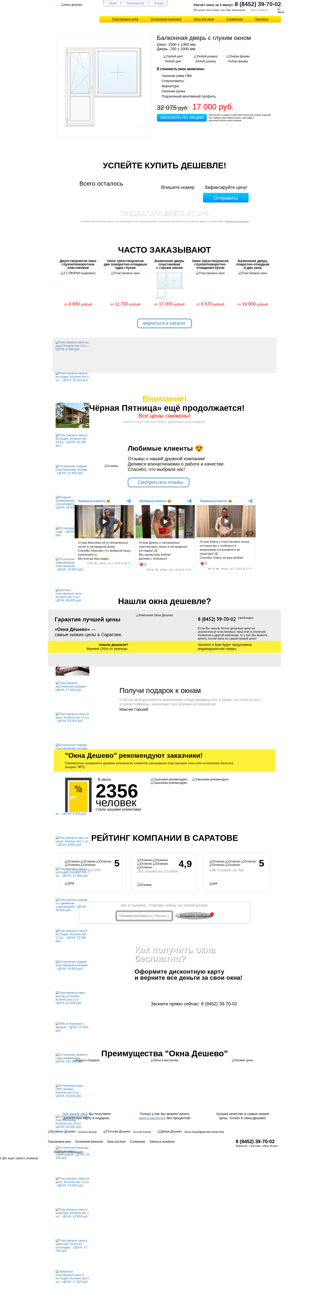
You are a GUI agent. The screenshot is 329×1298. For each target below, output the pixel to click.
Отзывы (159, 3)
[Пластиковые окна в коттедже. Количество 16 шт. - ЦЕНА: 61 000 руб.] (72, 440)
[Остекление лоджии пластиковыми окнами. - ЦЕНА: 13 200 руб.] (72, 748)
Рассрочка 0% (135, 3)
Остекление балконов (166, 19)
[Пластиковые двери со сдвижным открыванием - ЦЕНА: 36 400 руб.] (72, 904)
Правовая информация (68, 1151)
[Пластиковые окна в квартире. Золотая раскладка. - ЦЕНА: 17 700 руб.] (72, 1245)
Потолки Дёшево (142, 1131)
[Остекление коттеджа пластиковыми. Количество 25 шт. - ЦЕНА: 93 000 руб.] (72, 1121)
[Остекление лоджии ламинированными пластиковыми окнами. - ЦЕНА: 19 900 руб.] (72, 564)
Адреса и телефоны (162, 1141)
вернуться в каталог (164, 323)
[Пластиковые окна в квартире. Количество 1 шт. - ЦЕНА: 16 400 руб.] (72, 1212)
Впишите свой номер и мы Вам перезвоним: (220, 10)
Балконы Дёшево (87, 1131)
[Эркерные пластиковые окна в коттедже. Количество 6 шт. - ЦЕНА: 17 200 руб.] (72, 1276)
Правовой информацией (237, 221)
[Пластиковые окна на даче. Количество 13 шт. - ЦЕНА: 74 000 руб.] (72, 1181)
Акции (113, 3)
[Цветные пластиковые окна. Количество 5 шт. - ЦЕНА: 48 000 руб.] (72, 595)
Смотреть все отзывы (160, 482)
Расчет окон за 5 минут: (214, 5)
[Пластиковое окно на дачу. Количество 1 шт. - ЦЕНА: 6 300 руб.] (72, 345)
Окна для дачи (204, 19)
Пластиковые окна (125, 19)
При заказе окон (75, 1114)
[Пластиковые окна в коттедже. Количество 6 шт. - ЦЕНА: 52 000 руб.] (72, 376)
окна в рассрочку (152, 1118)
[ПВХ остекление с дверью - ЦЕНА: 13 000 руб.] (72, 1027)
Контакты (261, 19)
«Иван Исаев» (270, 1145)
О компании (234, 19)
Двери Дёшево (192, 1131)
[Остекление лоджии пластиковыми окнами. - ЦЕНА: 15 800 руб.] (72, 469)
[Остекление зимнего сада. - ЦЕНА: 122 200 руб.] (72, 531)
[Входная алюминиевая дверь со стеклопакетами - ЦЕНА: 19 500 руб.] (72, 502)
